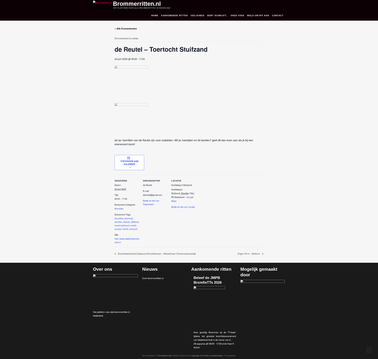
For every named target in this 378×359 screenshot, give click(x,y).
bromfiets (119, 218)
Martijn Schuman (180, 355)
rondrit (133, 225)
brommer (128, 218)
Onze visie (237, 15)
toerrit (125, 228)
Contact (278, 15)
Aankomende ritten (174, 15)
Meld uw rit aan (258, 15)
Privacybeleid (230, 355)
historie (126, 221)
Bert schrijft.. (217, 15)
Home (154, 15)
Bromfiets (119, 208)
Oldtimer (135, 221)
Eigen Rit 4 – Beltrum (249, 253)
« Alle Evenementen (126, 28)
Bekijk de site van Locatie (183, 206)
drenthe (118, 221)
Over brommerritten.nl (152, 278)
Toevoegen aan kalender (129, 163)
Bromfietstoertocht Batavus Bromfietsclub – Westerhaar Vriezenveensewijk (156, 253)
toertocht (133, 228)
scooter (118, 228)
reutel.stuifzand (122, 225)
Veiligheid (197, 15)
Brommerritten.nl (137, 4)
